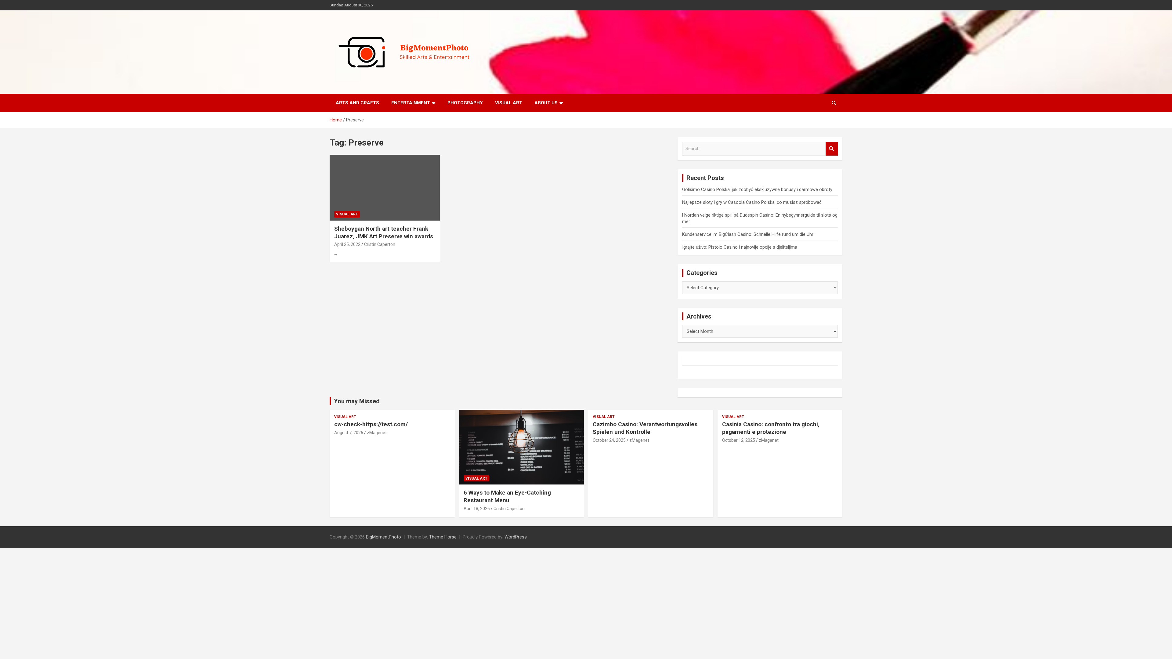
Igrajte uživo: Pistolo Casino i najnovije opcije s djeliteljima (739, 247)
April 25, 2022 (347, 244)
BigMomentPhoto (383, 537)
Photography (465, 103)
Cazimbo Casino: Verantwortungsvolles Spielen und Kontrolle (645, 428)
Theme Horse (443, 537)
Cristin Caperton (379, 244)
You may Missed (357, 401)
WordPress (516, 537)
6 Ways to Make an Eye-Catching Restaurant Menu (507, 496)
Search (832, 149)
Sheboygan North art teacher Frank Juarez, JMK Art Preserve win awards (383, 232)
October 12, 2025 (738, 440)
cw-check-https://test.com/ (371, 424)
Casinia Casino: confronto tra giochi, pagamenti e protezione (770, 428)
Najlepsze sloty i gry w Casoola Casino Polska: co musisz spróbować (752, 202)
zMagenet (377, 432)
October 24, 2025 (609, 440)
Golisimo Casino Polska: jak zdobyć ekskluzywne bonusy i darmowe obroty (757, 189)
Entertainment (410, 103)
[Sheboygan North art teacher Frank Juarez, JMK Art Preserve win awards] (384, 187)
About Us (546, 103)
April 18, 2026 (477, 508)
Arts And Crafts (357, 103)
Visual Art (508, 103)
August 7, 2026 (348, 432)
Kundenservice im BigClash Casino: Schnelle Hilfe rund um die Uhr (747, 234)
